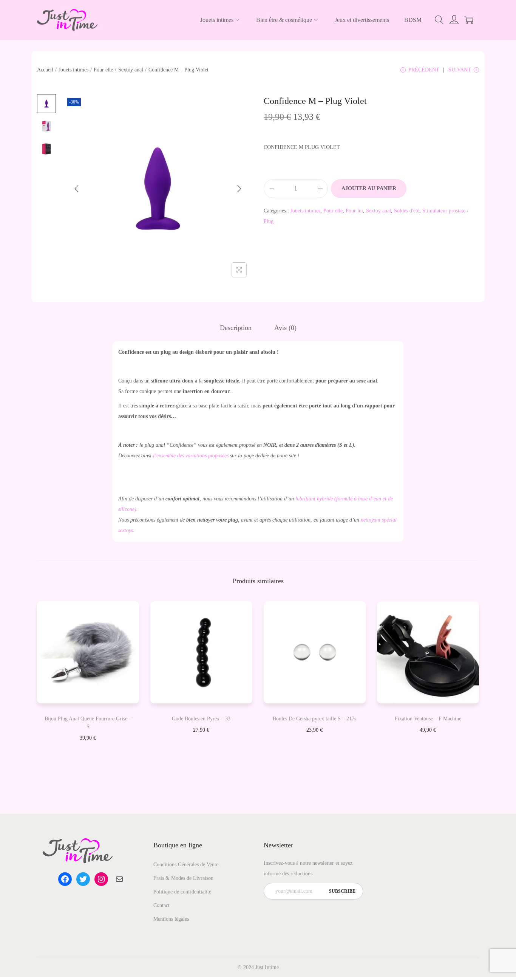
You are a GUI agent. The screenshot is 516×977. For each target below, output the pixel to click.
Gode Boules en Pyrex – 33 (201, 719)
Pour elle (103, 70)
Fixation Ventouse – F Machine (428, 719)
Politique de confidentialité (182, 892)
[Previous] (76, 188)
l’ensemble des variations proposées (191, 455)
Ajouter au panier (368, 188)
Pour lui (354, 211)
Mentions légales (171, 919)
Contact (161, 905)
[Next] (239, 188)
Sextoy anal (130, 70)
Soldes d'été (406, 211)
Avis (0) (285, 327)
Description (236, 327)
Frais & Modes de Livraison (183, 878)
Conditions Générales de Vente (185, 864)
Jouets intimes (73, 70)
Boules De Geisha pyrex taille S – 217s (314, 719)
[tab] (236, 327)
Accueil (45, 70)
